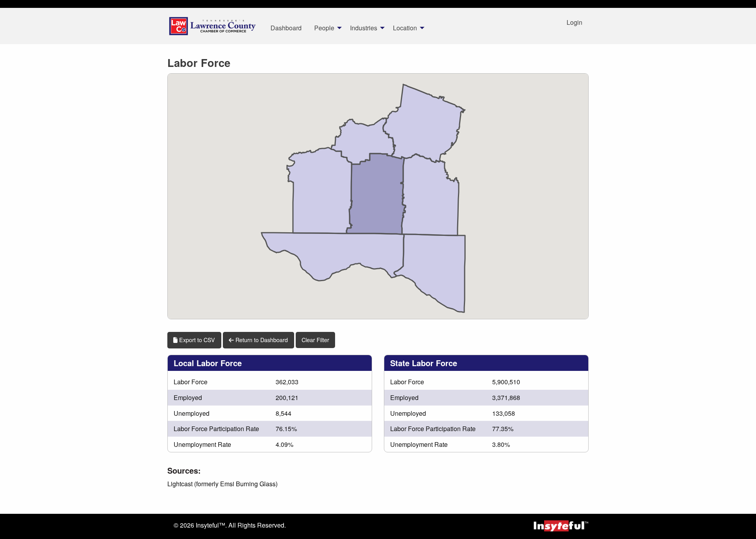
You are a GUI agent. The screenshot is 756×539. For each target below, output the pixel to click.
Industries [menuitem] (363, 27)
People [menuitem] (324, 27)
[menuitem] (212, 26)
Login (574, 22)
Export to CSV (196, 339)
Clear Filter (315, 339)
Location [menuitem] (405, 27)
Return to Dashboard (261, 339)
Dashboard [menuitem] (286, 27)
